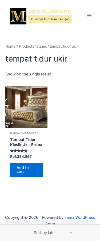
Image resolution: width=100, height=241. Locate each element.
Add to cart (23, 169)
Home (10, 46)
